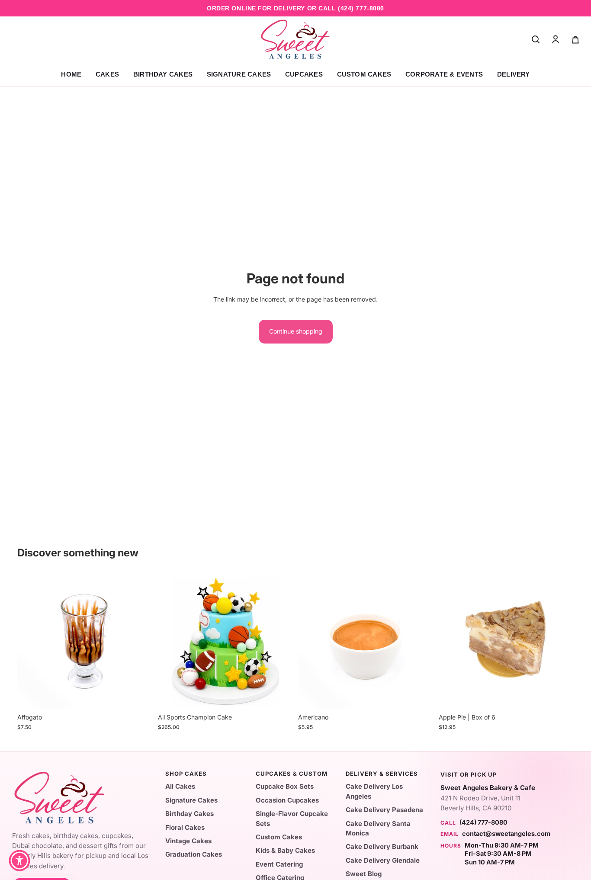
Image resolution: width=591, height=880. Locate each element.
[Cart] (575, 39)
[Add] (139, 696)
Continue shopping (295, 331)
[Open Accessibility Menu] (19, 860)
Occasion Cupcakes (287, 800)
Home (71, 74)
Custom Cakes (364, 74)
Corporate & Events (444, 74)
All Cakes (180, 786)
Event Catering (279, 864)
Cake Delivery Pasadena (384, 810)
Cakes (107, 74)
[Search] (536, 39)
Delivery (513, 74)
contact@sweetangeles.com (506, 833)
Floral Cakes (185, 827)
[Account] (555, 39)
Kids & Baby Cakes (285, 850)
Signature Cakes (239, 74)
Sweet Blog (364, 874)
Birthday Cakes (163, 74)
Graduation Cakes (193, 854)
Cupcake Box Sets (285, 786)
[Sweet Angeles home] (295, 39)
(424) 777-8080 (361, 8)
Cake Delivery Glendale (383, 860)
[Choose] (279, 696)
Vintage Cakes (188, 841)
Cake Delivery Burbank (382, 846)
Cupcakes (304, 74)
